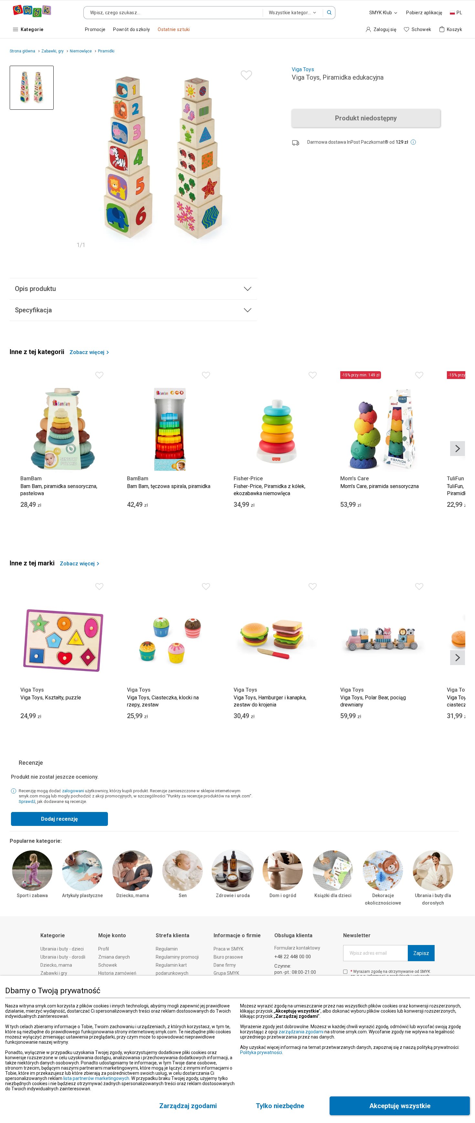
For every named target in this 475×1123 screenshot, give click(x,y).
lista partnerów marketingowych (96, 1078)
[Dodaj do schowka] (245, 74)
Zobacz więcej (86, 352)
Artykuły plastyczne (82, 895)
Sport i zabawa (32, 895)
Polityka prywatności (261, 1052)
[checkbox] (345, 972)
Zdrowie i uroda (233, 895)
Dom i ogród (282, 895)
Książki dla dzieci (333, 895)
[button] (329, 12)
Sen (183, 895)
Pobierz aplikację (424, 12)
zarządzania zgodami (301, 1031)
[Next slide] (457, 448)
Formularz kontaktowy (297, 948)
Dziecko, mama (132, 895)
